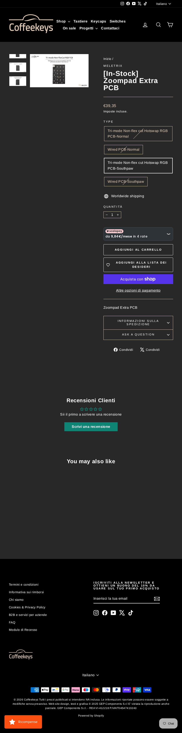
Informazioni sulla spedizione (138, 322)
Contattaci (110, 28)
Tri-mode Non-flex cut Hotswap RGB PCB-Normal (138, 133)
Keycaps (98, 21)
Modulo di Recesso (23, 629)
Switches (118, 21)
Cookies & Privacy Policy (27, 607)
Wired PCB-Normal (123, 149)
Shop (61, 21)
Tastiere (80, 21)
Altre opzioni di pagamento (138, 290)
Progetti (87, 28)
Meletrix (113, 65)
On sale (69, 28)
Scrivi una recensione (91, 426)
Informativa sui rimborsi (26, 592)
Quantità (113, 206)
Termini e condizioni (23, 584)
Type (108, 121)
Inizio (107, 59)
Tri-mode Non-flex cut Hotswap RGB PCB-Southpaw (138, 165)
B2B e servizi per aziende (28, 615)
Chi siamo (16, 599)
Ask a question (138, 334)
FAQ (12, 622)
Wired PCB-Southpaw (126, 181)
